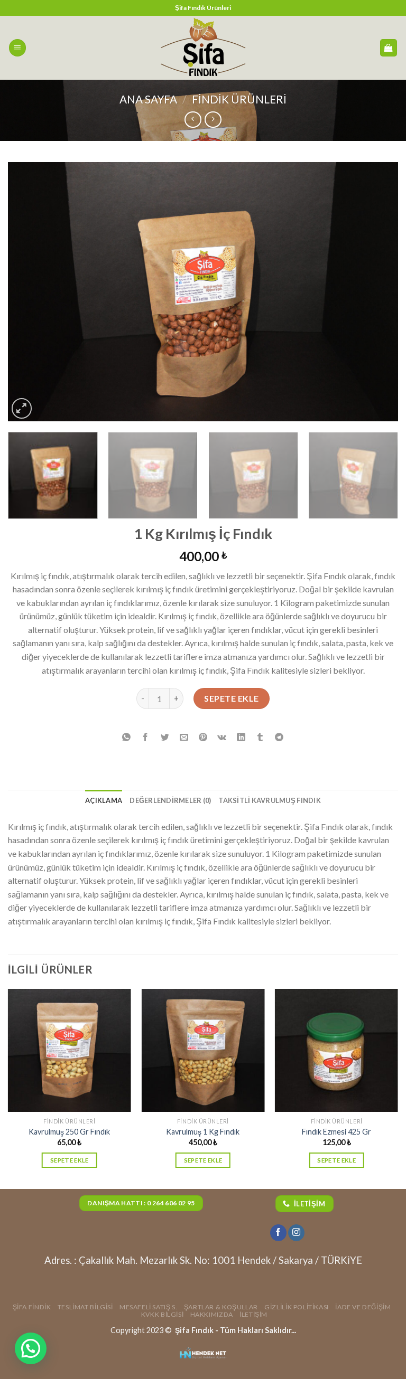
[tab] (103, 800)
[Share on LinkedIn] (241, 737)
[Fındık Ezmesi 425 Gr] (336, 1050)
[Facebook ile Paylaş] (145, 737)
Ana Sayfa (148, 99)
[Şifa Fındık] (203, 48)
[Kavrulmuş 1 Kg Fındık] (202, 1050)
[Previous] (29, 291)
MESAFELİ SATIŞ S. (148, 1307)
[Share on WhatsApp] (126, 737)
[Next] (376, 291)
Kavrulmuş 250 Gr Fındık (69, 1131)
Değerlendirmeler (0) (170, 800)
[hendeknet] (203, 1353)
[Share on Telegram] (279, 737)
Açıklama (103, 800)
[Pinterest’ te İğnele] (203, 737)
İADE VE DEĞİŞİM (363, 1307)
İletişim (253, 1314)
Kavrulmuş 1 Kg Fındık (202, 1131)
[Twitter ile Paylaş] (164, 737)
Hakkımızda (211, 1314)
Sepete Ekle (231, 698)
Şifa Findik (32, 1307)
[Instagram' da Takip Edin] (296, 1232)
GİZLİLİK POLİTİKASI (296, 1307)
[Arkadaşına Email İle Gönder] (183, 737)
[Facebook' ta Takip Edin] (278, 1232)
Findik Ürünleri (239, 99)
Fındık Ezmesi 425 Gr (336, 1131)
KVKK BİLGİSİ (162, 1314)
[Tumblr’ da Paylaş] (260, 737)
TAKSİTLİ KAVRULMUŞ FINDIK (269, 800)
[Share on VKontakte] (222, 737)
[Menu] (17, 47)
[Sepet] (389, 47)
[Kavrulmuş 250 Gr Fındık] (69, 1050)
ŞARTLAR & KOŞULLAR (221, 1307)
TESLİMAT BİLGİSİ (85, 1307)
